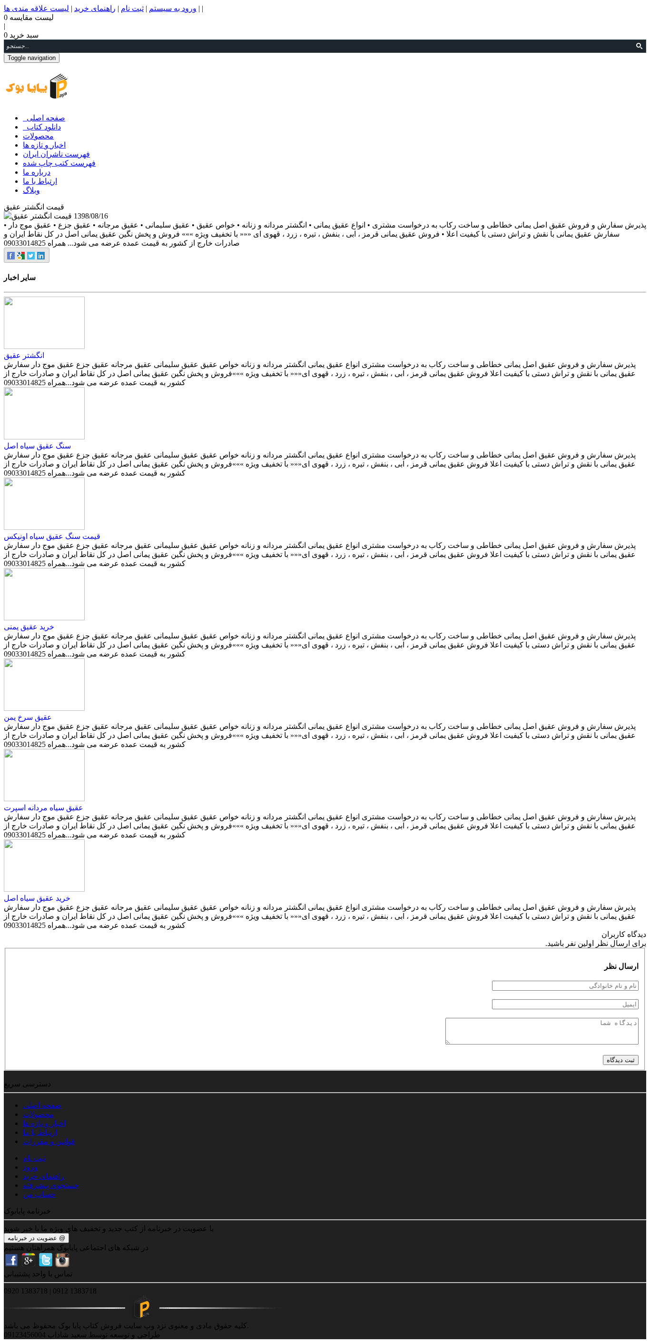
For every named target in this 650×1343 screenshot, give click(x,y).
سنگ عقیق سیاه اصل (37, 446)
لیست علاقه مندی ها (36, 8)
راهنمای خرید (95, 8)
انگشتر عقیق (24, 355)
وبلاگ (31, 190)
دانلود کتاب (42, 127)
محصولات (38, 136)
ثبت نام (132, 8)
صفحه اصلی (44, 118)
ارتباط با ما (40, 181)
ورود (30, 1167)
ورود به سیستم (173, 8)
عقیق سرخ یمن (28, 717)
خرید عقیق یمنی (29, 627)
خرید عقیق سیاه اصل (37, 898)
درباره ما (36, 172)
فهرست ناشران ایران (56, 154)
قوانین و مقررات (49, 1141)
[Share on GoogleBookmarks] (21, 255)
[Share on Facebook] (11, 255)
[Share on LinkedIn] (41, 255)
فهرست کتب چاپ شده (59, 163)
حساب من (39, 1194)
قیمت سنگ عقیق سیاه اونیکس (52, 536)
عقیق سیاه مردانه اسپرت (43, 808)
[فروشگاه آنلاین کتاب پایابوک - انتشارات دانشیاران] (36, 93)
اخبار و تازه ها (44, 145)
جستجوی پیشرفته (51, 1185)
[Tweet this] (31, 255)
